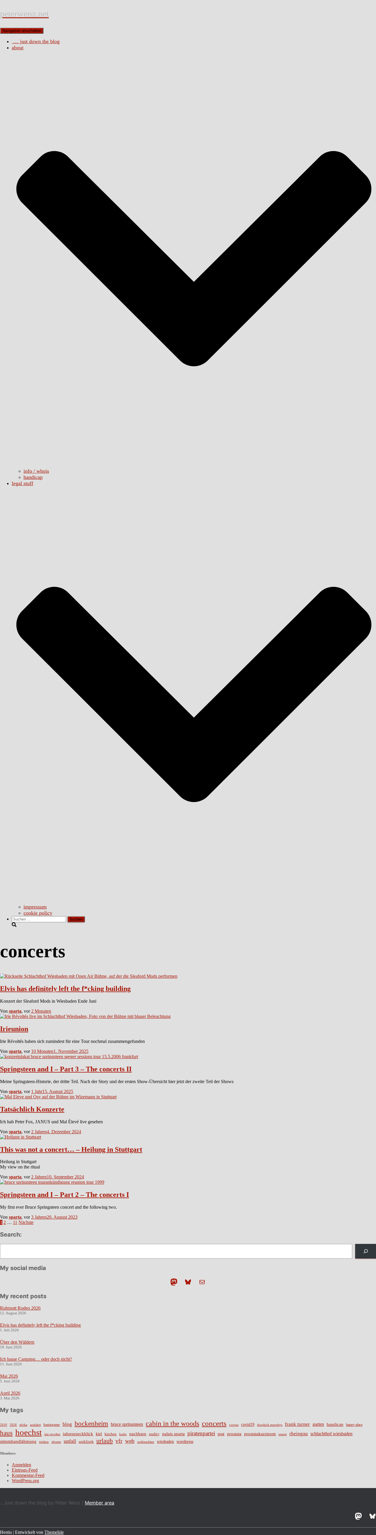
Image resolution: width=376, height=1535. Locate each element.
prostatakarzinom (260, 1433)
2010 (3, 1424)
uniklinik (86, 1442)
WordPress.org (25, 1480)
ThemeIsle (54, 1532)
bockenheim (91, 1423)
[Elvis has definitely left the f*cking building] (88, 976)
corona (234, 1424)
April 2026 (10, 1393)
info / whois (36, 471)
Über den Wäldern (17, 1342)
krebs (123, 1434)
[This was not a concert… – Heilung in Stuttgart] (20, 1136)
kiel (99, 1434)
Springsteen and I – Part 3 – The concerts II (66, 1069)
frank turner (297, 1424)
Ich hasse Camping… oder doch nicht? (36, 1359)
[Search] (365, 1251)
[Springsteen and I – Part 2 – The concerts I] (52, 1182)
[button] (194, 465)
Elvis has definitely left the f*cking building (65, 988)
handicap (33, 477)
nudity (154, 1434)
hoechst (28, 1432)
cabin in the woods (172, 1423)
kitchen (111, 1434)
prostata (234, 1433)
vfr (118, 1441)
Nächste (26, 1222)
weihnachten (145, 1441)
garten (318, 1424)
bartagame (51, 1424)
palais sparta (173, 1433)
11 (15, 1222)
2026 (13, 1424)
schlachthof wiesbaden (331, 1433)
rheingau (298, 1433)
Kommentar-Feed (28, 1475)
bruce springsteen (127, 1424)
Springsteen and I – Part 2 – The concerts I (64, 1194)
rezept (282, 1434)
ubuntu (56, 1441)
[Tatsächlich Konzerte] (58, 1096)
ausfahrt (35, 1424)
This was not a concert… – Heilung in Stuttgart (71, 1149)
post (221, 1434)
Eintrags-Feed (25, 1470)
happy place (354, 1425)
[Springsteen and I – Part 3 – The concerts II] (69, 1056)
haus (6, 1433)
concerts (214, 1423)
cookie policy (38, 913)
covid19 (247, 1424)
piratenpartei (201, 1433)
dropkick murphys (269, 1424)
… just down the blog (36, 41)
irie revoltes (52, 1434)
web (130, 1441)
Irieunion (14, 1029)
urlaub (104, 1440)
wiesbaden (165, 1441)
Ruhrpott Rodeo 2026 (20, 1308)
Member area (99, 1503)
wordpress (185, 1441)
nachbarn (137, 1433)
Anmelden (21, 1464)
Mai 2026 (9, 1376)
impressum (35, 907)
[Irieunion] (85, 1016)
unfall (70, 1441)
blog (67, 1424)
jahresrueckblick (78, 1433)
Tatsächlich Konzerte (32, 1109)
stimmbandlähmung (18, 1441)
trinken (44, 1441)
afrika (23, 1424)
